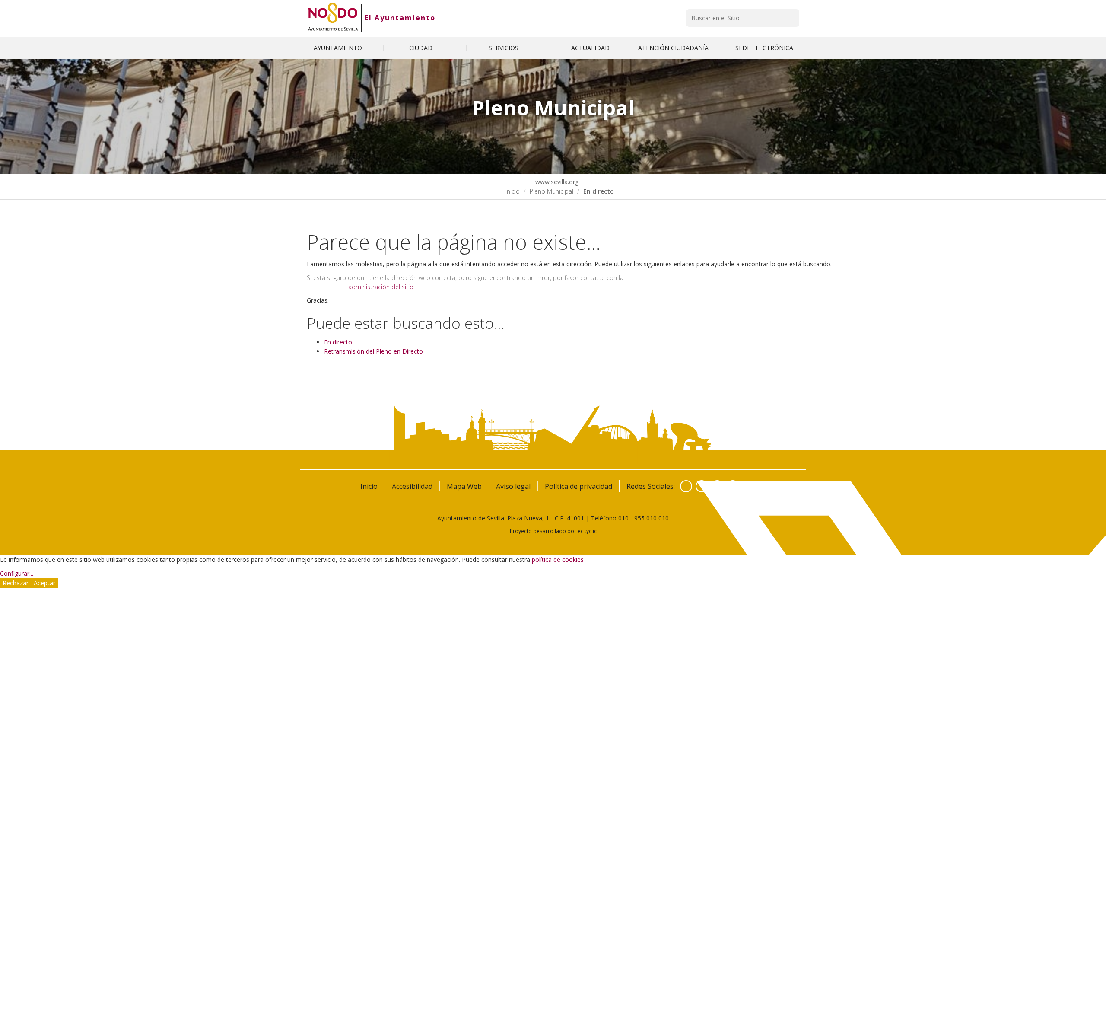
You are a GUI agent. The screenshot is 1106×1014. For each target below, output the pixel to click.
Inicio (512, 191)
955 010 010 (651, 518)
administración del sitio (380, 287)
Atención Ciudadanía (674, 48)
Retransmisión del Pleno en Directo (373, 351)
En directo (338, 342)
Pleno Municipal (551, 191)
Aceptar (44, 583)
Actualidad (590, 48)
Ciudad (421, 48)
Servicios (504, 48)
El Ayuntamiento (400, 17)
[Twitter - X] (702, 486)
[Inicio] (333, 17)
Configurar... (16, 573)
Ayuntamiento (339, 48)
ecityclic (587, 530)
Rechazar (16, 583)
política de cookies (558, 559)
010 (623, 518)
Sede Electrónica (764, 48)
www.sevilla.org (556, 182)
